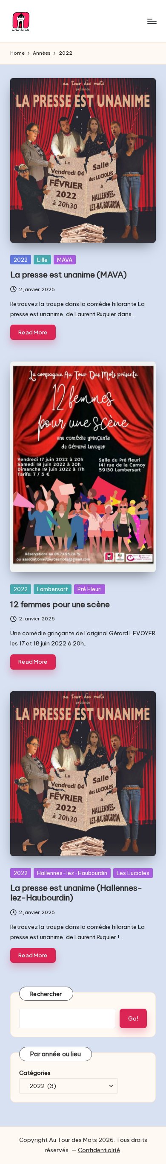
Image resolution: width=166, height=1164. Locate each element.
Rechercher (46, 994)
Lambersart (52, 589)
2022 (21, 259)
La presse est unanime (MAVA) (68, 274)
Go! (133, 1018)
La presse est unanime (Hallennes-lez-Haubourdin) (76, 893)
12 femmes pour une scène (60, 604)
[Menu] (151, 21)
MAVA (64, 259)
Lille (42, 259)
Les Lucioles (133, 872)
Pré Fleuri (89, 589)
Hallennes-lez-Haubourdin (72, 872)
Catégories (35, 1073)
